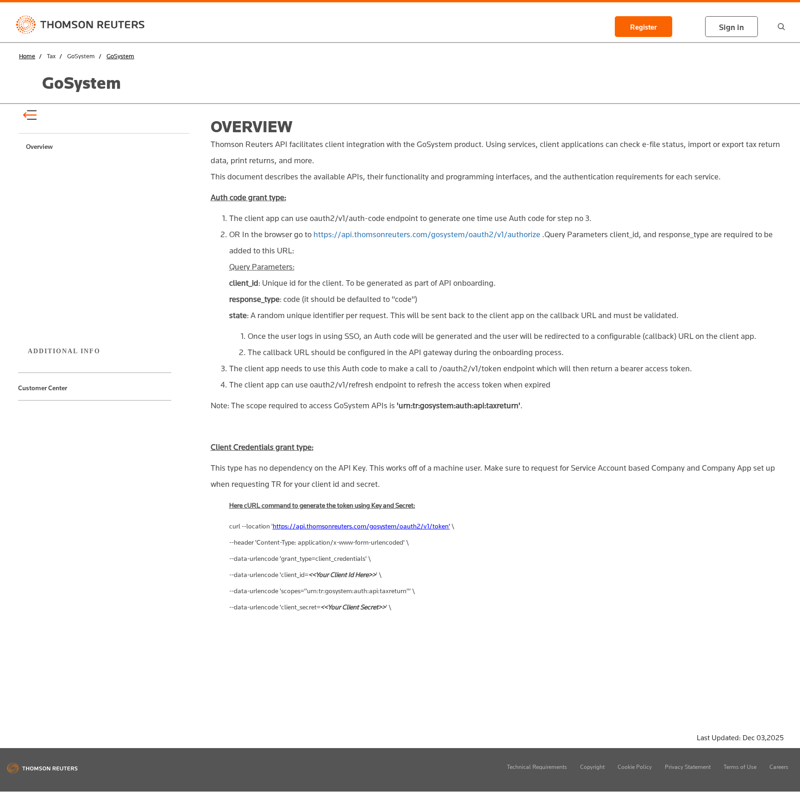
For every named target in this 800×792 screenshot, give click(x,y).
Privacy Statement (688, 766)
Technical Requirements (537, 766)
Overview (39, 145)
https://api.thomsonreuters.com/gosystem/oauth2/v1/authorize (426, 234)
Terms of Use (740, 766)
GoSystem (120, 56)
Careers (778, 766)
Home (27, 56)
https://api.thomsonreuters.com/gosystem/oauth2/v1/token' (361, 526)
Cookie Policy (635, 766)
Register (643, 27)
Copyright (592, 766)
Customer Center (42, 388)
